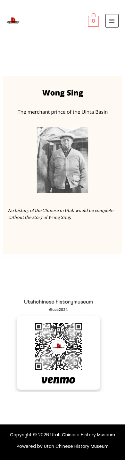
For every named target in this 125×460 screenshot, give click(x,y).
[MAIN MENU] (112, 20)
